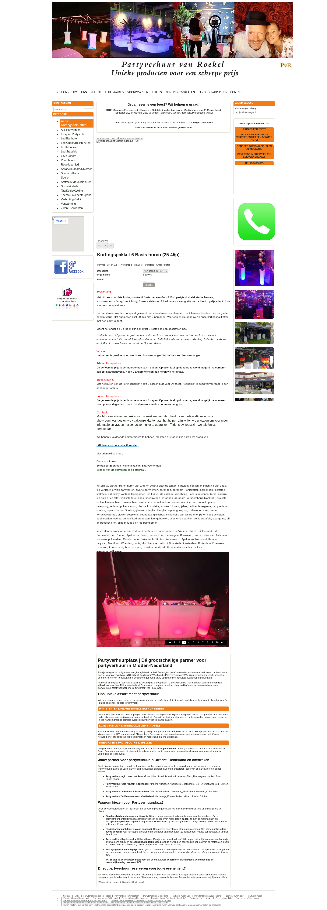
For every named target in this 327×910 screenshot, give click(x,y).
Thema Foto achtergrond (76, 195)
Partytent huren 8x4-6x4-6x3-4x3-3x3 (168, 898)
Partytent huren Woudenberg (207, 896)
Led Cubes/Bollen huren (75, 142)
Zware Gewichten (72, 208)
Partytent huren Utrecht (201, 898)
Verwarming (68, 203)
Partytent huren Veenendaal (76, 898)
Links (77, 896)
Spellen (65, 177)
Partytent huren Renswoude (134, 898)
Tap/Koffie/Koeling (72, 190)
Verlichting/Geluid (71, 199)
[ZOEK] (90, 109)
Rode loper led (70, 164)
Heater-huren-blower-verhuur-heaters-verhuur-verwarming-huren (141, 900)
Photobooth (68, 160)
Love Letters (68, 155)
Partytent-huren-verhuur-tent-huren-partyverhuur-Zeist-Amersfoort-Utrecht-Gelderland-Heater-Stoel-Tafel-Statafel (115, 902)
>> (131, 138)
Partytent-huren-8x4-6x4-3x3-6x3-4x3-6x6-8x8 (85, 900)
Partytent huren (255, 896)
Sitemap (67, 896)
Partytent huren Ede (181, 896)
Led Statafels (69, 151)
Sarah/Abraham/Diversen (76, 168)
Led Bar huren (69, 138)
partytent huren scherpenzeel (97, 896)
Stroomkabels (69, 186)
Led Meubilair (69, 147)
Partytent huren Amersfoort (126, 896)
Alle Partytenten (70, 129)
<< (134, 138)
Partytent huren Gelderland (155, 896)
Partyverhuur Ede (224, 898)
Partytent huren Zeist (234, 896)
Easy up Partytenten (73, 134)
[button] (99, 245)
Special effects (70, 173)
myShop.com (115, 551)
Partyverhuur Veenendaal (247, 898)
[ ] (121, 882)
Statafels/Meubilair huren (76, 181)
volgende (126, 138)
